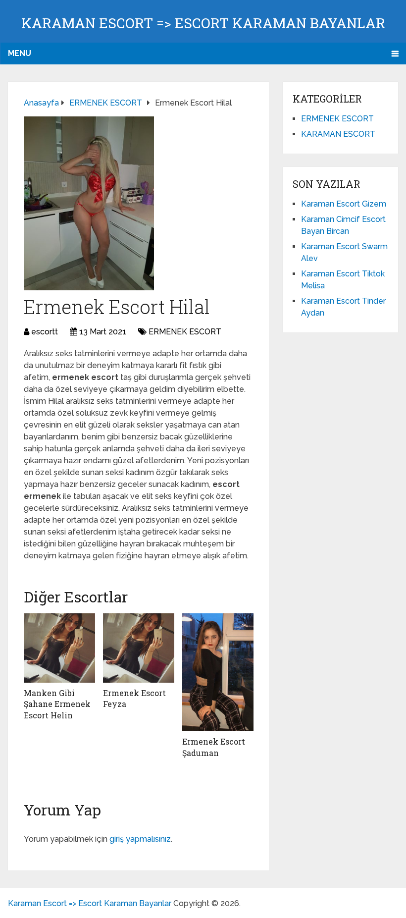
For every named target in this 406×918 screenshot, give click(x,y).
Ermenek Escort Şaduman (213, 746)
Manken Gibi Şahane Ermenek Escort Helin (57, 704)
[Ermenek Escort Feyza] (138, 648)
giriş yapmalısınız (140, 839)
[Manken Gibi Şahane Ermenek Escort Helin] (59, 648)
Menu (19, 53)
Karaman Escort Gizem (343, 204)
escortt (44, 331)
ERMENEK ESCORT (185, 331)
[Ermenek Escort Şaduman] (218, 672)
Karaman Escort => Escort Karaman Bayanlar (203, 23)
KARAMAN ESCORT (338, 134)
